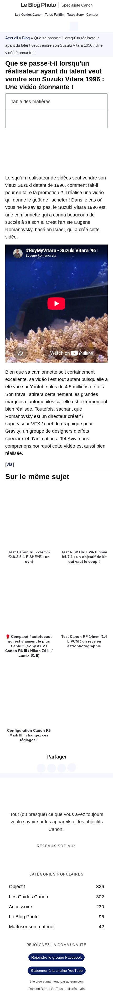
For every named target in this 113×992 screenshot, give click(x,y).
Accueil (11, 38)
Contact (92, 15)
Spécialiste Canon (77, 5)
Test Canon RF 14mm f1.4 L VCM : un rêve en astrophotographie (84, 641)
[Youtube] (62, 860)
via (10, 464)
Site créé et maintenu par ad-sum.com (56, 981)
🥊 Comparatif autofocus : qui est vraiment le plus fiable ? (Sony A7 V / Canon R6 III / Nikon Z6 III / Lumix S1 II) (29, 646)
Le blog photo (38, 5)
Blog (26, 38)
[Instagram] (73, 860)
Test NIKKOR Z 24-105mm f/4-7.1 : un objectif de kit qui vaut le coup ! (84, 557)
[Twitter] (51, 860)
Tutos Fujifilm (55, 15)
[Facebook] (40, 860)
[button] (75, 26)
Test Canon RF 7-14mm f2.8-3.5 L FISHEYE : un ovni (29, 557)
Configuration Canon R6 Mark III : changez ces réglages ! (29, 735)
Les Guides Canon (28, 15)
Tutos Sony (75, 15)
